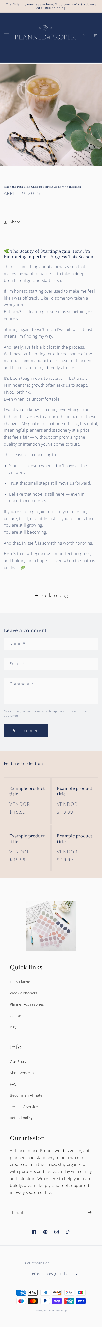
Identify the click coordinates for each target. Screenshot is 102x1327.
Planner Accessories (27, 1004)
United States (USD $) (48, 1273)
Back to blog (54, 595)
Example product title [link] (27, 791)
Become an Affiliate (26, 1095)
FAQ (13, 1084)
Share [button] (15, 221)
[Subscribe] (89, 1212)
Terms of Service (24, 1106)
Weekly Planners (23, 993)
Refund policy (21, 1117)
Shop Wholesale (23, 1072)
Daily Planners (22, 981)
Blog (13, 1026)
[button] (6, 35)
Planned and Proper (57, 1310)
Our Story (18, 1061)
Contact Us (19, 1015)
